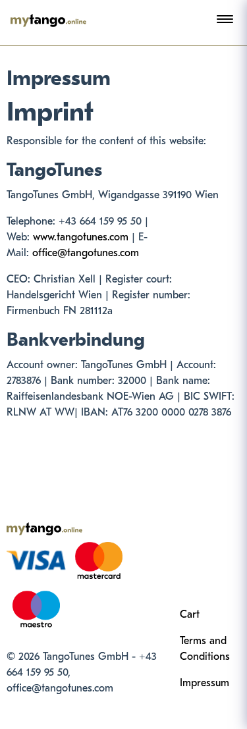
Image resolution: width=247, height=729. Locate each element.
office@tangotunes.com (85, 253)
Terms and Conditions (205, 648)
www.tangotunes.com (80, 237)
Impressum (204, 683)
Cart (190, 614)
